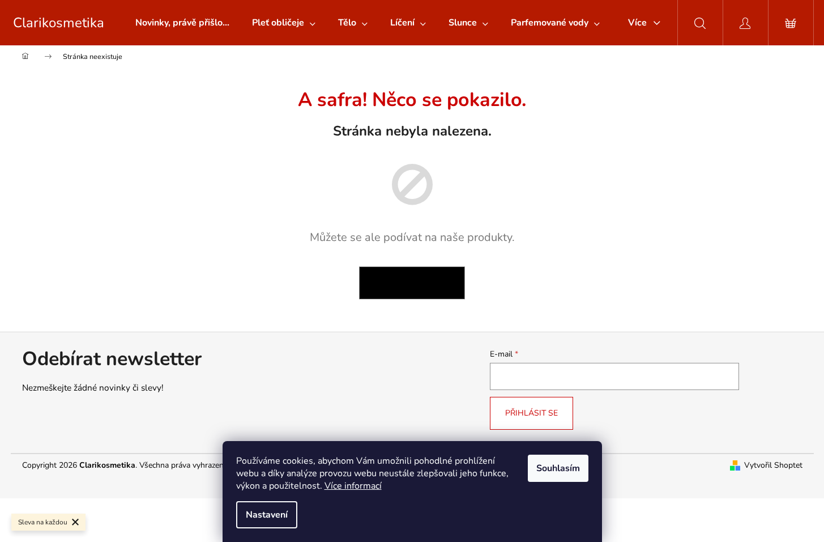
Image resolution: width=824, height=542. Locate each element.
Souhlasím (558, 468)
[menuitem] (182, 22)
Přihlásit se (531, 413)
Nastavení (267, 515)
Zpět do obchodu (412, 282)
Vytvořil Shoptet (773, 465)
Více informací (353, 486)
